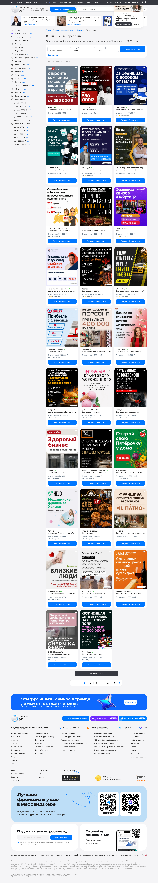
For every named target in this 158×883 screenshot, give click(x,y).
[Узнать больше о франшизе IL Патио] (130, 508)
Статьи (89, 2)
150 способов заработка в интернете (109, 747)
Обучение (20, 89)
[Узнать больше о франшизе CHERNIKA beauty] (62, 629)
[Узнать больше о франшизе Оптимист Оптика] (62, 327)
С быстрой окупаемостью (26, 58)
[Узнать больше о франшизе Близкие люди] (62, 569)
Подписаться (61, 837)
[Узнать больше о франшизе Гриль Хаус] (96, 206)
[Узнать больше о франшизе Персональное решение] (62, 266)
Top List (14, 743)
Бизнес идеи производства (105, 750)
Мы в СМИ (135, 743)
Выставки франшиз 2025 (104, 737)
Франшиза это (40, 740)
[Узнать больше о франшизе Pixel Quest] (96, 629)
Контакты (134, 750)
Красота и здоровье (24, 85)
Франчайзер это (41, 750)
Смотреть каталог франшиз (76, 718)
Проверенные (22, 65)
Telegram (126, 728)
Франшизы (15, 737)
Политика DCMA (70, 855)
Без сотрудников (22, 68)
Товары (14, 763)
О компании (135, 737)
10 (114, 683)
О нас (96, 2)
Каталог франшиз (17, 2)
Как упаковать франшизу (104, 743)
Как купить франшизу (76, 2)
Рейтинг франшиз (32, 2)
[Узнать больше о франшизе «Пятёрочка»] (130, 448)
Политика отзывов (85, 855)
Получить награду (68, 747)
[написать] (129, 2)
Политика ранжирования (104, 855)
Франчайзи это (40, 753)
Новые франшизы (23, 40)
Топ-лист (45, 2)
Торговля (20, 79)
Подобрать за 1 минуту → (63, 9)
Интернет (20, 92)
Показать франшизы (132, 49)
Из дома (19, 61)
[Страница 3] (119, 683)
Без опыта (20, 47)
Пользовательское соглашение (50, 855)
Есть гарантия (21, 54)
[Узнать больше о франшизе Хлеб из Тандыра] (96, 508)
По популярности (18, 753)
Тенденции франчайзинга (71, 740)
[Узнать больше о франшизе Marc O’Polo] (96, 569)
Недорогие (20, 51)
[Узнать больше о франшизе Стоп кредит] (130, 327)
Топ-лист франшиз (23, 33)
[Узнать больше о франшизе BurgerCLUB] (62, 387)
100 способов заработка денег (106, 740)
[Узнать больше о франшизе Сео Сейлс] (130, 85)
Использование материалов (127, 855)
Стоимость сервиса (139, 757)
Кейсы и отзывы (137, 740)
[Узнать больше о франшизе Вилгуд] (130, 387)
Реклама (14, 777)
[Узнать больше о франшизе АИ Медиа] (96, 145)
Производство (22, 96)
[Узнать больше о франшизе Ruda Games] (130, 206)
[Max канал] (104, 718)
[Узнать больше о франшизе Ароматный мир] (130, 569)
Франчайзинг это (41, 743)
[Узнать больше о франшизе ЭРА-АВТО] (130, 266)
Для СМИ (15, 780)
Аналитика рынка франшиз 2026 (74, 743)
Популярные (21, 44)
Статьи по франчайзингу (44, 737)
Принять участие (68, 750)
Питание (19, 72)
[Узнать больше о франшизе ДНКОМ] (62, 448)
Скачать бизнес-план (123, 24)
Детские (20, 82)
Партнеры (135, 747)
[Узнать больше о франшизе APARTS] (62, 85)
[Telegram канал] (133, 718)
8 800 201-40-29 (71, 728)
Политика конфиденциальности (23, 855)
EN (143, 855)
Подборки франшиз (59, 2)
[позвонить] (126, 2)
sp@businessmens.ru (100, 728)
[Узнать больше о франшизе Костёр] (96, 266)
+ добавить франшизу (114, 2)
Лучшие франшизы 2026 (71, 737)
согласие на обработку (29, 842)
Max (145, 728)
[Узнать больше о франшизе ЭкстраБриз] (62, 145)
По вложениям (20, 99)
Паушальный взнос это (44, 747)
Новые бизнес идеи (102, 753)
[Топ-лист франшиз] (79, 702)
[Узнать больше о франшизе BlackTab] (96, 85)
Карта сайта (135, 753)
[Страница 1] (73, 683)
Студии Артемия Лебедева (71, 772)
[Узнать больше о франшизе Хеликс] (62, 508)
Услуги (19, 75)
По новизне (15, 750)
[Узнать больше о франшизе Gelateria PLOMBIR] (96, 387)
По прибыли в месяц (23, 124)
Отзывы (18, 30)
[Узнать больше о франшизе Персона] (96, 327)
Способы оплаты (18, 774)
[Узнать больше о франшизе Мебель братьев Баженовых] (96, 448)
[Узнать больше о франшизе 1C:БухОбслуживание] (62, 206)
